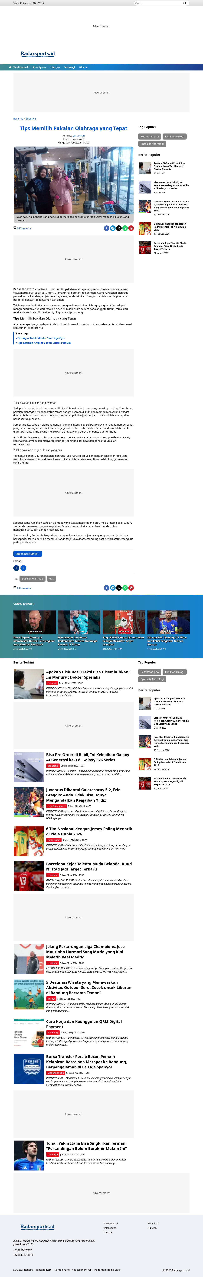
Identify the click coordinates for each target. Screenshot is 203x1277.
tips (51, 578)
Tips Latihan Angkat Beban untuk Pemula (44, 342)
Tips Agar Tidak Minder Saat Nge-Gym (41, 338)
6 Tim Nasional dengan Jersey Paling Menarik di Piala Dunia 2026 (170, 226)
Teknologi (69, 67)
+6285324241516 (23, 1255)
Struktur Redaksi (23, 1269)
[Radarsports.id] (38, 55)
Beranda (18, 118)
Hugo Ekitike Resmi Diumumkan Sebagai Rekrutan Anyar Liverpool (123, 641)
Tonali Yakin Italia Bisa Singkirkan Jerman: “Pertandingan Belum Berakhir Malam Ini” (86, 1145)
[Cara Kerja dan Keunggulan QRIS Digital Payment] (29, 1034)
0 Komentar (23, 228)
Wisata (51, 998)
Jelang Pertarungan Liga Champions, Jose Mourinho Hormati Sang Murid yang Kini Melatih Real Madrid (85, 952)
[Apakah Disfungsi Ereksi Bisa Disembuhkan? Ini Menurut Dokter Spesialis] (145, 168)
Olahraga (53, 1154)
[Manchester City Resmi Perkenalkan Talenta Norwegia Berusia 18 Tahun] (79, 622)
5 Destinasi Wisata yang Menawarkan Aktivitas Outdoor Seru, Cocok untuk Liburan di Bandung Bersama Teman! (88, 987)
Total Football (20, 67)
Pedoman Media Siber (107, 1269)
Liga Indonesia (56, 1072)
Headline (52, 875)
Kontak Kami (62, 1269)
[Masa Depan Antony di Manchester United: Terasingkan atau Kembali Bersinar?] (34, 622)
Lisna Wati (78, 135)
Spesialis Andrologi (152, 144)
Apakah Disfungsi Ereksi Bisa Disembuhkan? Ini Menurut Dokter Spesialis (169, 166)
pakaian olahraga (32, 578)
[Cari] (184, 3)
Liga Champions (56, 806)
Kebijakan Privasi (82, 1269)
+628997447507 (22, 1250)
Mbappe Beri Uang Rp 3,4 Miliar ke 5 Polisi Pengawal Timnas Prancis (167, 641)
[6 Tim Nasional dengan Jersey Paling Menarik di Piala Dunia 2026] (145, 228)
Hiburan (83, 67)
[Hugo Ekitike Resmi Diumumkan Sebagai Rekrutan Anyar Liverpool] (124, 622)
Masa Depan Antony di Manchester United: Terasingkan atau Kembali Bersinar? (34, 641)
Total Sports (39, 67)
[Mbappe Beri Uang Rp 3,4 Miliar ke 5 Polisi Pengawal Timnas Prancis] (168, 622)
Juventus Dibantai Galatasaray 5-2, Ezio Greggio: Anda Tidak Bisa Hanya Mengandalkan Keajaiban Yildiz (171, 206)
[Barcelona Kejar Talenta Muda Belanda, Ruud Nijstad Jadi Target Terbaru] (145, 247)
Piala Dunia (54, 839)
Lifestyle (55, 67)
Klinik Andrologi (174, 136)
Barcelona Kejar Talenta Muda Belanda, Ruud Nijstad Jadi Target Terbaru (170, 245)
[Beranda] (10, 67)
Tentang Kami (44, 1269)
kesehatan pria (150, 136)
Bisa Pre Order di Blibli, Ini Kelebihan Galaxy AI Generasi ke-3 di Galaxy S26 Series (171, 185)
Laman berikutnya (26, 554)
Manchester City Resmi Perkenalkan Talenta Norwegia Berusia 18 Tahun (77, 641)
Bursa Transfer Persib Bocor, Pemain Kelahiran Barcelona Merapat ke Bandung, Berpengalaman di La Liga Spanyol (86, 1062)
